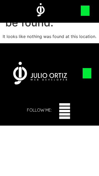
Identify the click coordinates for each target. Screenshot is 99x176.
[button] (85, 11)
